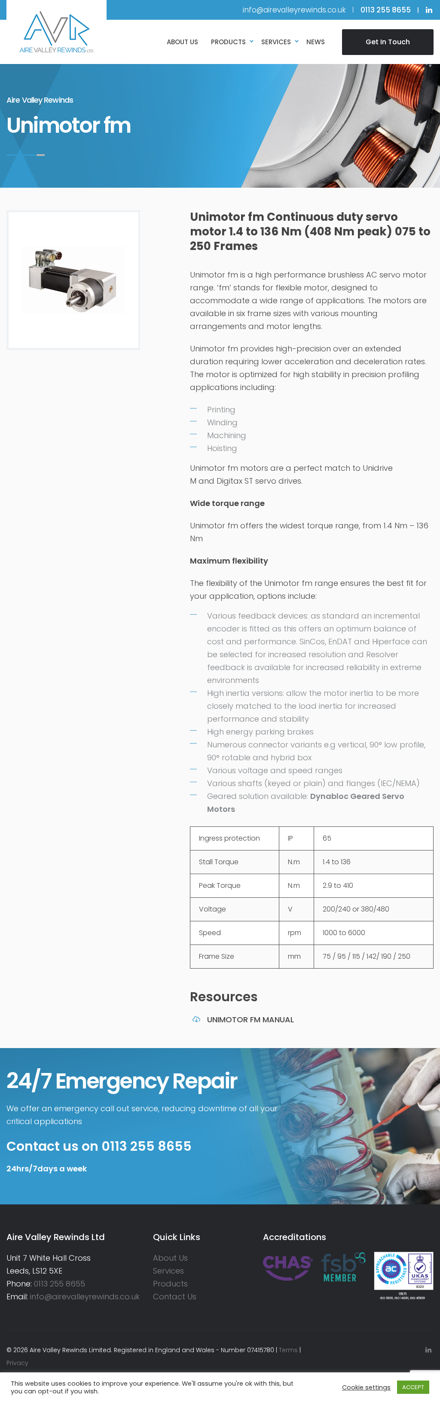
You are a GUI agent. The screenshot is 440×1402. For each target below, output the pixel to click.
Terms (288, 1350)
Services (168, 1270)
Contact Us (174, 1296)
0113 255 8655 (59, 1283)
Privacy (17, 1363)
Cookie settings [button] (366, 1387)
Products (170, 1283)
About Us (170, 1258)
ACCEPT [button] (413, 1387)
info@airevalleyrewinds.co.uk (294, 10)
